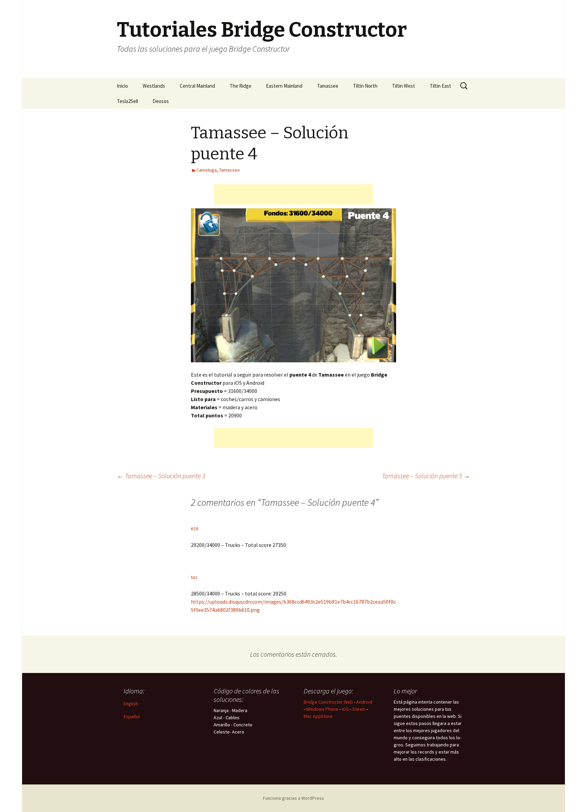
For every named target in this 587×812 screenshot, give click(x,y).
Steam (359, 709)
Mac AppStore (318, 716)
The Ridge (240, 86)
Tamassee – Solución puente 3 (161, 475)
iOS (345, 709)
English (131, 704)
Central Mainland (197, 86)
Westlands (154, 86)
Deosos (161, 101)
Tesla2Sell (127, 101)
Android (364, 702)
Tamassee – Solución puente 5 (426, 475)
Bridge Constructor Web (328, 702)
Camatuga (206, 170)
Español (132, 716)
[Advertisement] (293, 194)
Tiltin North (365, 86)
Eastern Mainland (284, 86)
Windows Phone (322, 709)
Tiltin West (403, 86)
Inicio (122, 86)
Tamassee (327, 86)
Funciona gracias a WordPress (293, 798)
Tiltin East (440, 86)
